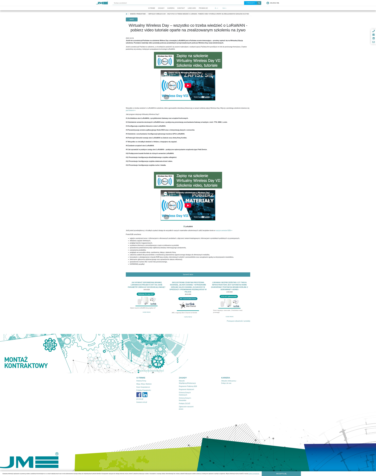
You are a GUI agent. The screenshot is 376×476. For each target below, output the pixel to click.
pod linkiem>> (131, 110)
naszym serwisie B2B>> (224, 230)
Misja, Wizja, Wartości (144, 384)
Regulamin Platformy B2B (188, 386)
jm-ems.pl (139, 399)
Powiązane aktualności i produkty (238, 321)
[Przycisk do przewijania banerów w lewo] (14, 353)
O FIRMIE (140, 378)
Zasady (161, 8)
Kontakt (181, 8)
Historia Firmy (141, 381)
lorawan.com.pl (141, 402)
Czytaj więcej (146, 312)
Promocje (203, 8)
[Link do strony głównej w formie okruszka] (126, 14)
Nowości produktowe (138, 14)
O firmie (151, 8)
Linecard (192, 8)
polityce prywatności (254, 473)
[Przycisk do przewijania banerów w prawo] (174, 353)
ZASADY (183, 378)
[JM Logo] (102, 3)
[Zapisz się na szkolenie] (188, 180)
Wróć (132, 19)
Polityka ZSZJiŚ (184, 403)
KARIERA (225, 378)
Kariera (170, 8)
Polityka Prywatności (143, 390)
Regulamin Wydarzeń (186, 389)
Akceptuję (281, 474)
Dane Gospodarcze (143, 387)
